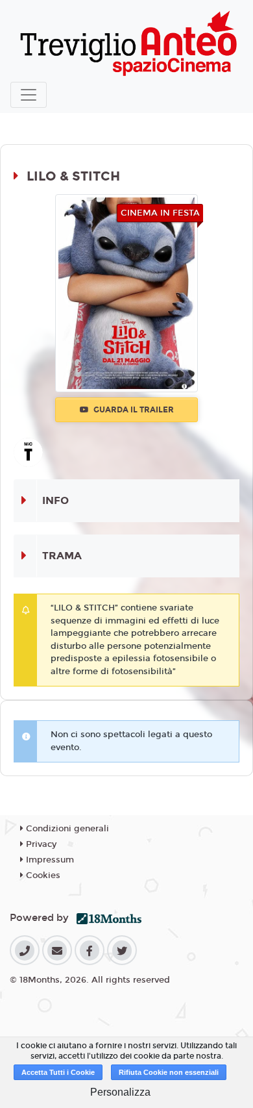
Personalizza (120, 1092)
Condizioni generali (66, 829)
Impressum (48, 860)
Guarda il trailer (132, 409)
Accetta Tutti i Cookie (58, 1072)
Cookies (41, 875)
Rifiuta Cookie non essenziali (169, 1072)
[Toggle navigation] (28, 95)
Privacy (39, 844)
